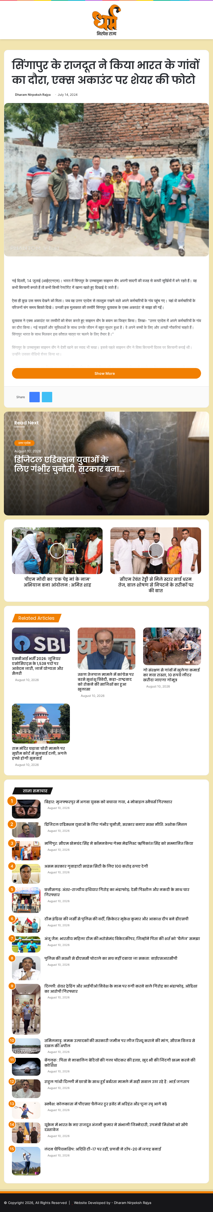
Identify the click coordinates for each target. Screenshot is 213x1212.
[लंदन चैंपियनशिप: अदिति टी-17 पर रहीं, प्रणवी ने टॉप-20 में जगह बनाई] (26, 1161)
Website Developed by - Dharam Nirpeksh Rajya (112, 1203)
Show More (105, 373)
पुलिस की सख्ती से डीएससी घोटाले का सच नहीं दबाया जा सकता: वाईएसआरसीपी (110, 958)
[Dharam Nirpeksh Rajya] (106, 20)
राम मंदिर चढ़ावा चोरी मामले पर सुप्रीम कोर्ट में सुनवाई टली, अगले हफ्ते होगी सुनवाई (39, 753)
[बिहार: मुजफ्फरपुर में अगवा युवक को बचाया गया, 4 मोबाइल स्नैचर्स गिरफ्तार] (26, 809)
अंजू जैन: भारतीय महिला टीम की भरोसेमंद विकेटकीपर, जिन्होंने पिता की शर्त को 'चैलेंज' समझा (122, 938)
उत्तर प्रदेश (24, 443)
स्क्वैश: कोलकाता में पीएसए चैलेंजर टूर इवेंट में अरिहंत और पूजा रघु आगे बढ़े (105, 1104)
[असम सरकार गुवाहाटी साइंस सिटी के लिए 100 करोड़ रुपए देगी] (26, 874)
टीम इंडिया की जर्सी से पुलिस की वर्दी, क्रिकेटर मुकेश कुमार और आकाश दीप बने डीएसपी (116, 919)
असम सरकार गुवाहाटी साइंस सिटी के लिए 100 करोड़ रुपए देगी (96, 866)
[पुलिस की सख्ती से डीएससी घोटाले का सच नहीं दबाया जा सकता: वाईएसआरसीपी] (26, 968)
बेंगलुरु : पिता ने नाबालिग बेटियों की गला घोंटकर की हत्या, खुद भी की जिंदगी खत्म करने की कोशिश (119, 1063)
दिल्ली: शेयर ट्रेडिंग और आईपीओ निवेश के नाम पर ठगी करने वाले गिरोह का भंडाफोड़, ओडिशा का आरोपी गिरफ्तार (120, 989)
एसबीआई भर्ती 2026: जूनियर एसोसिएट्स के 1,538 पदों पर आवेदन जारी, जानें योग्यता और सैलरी (37, 666)
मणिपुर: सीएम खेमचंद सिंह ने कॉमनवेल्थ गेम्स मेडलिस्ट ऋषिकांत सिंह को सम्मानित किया (118, 843)
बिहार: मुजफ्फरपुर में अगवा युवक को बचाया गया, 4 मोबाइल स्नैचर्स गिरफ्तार (108, 802)
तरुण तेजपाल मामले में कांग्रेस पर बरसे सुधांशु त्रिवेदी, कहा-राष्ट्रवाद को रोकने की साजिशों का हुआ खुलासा (106, 682)
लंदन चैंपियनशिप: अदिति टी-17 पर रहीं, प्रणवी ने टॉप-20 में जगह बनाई (102, 1149)
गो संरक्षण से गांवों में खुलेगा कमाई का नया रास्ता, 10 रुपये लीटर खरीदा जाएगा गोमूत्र (171, 675)
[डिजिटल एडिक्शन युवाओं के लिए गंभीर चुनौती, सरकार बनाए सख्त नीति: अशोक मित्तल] (26, 829)
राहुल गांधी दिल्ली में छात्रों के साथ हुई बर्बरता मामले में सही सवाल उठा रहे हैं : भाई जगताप (116, 1081)
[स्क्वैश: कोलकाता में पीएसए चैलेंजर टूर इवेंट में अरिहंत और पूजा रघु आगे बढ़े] (26, 1110)
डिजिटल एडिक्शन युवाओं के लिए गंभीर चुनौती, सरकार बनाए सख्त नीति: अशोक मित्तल (69, 469)
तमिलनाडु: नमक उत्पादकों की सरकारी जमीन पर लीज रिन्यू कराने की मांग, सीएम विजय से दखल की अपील (119, 1043)
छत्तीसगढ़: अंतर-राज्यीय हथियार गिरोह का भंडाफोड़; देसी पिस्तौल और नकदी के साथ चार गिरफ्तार (116, 892)
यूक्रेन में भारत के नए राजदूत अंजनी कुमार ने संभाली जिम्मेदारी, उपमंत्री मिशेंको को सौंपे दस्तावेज (116, 1127)
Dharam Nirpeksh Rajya (33, 95)
